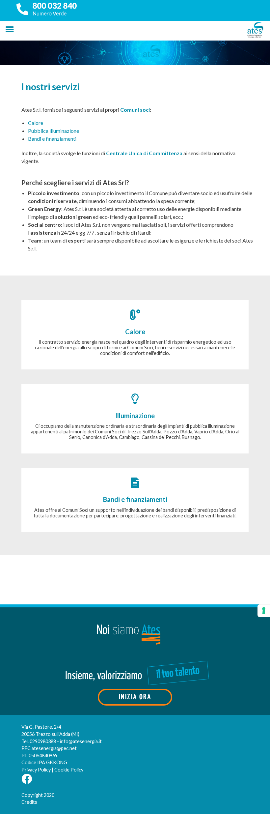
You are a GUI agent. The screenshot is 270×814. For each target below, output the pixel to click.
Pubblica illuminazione (53, 131)
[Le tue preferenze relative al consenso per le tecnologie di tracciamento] (263, 610)
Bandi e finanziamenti (52, 138)
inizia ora (135, 697)
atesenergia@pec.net (54, 748)
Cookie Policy (68, 769)
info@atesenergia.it (81, 741)
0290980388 (43, 741)
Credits (29, 802)
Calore (35, 123)
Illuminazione (135, 416)
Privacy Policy (36, 769)
